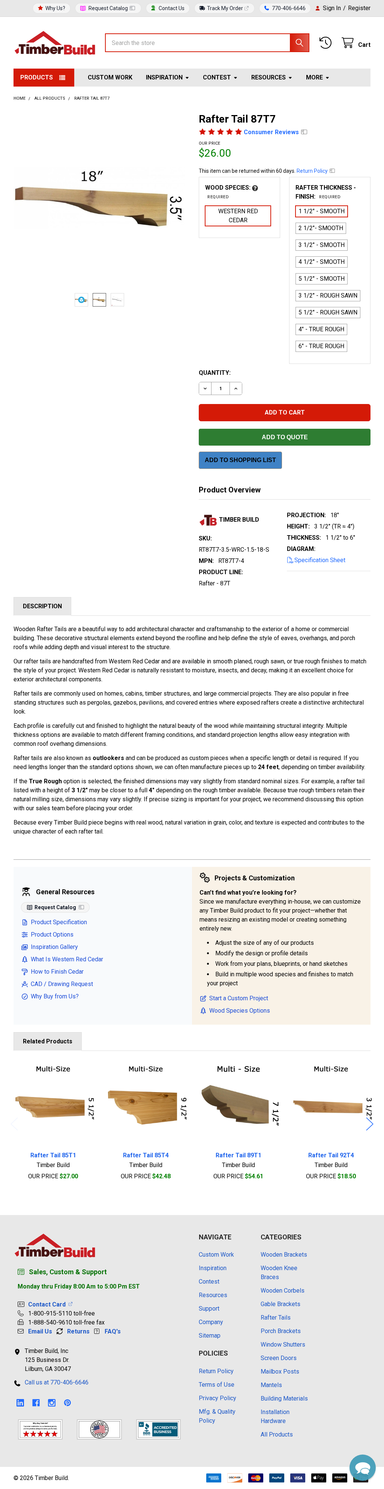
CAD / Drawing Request (62, 984)
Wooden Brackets (284, 1254)
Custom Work (110, 77)
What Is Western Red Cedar (67, 959)
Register (359, 8)
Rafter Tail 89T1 (238, 1155)
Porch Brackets (281, 1331)
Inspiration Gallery (54, 946)
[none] (99, 198)
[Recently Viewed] (327, 43)
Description (42, 606)
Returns (78, 1331)
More (314, 77)
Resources (268, 77)
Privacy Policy (217, 1398)
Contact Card (48, 1304)
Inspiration (164, 77)
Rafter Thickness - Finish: (326, 192)
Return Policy (313, 171)
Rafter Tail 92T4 (331, 1155)
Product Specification (59, 922)
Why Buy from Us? (55, 996)
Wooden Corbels (282, 1290)
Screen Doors (279, 1358)
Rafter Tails (276, 1317)
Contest (217, 77)
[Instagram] (51, 1403)
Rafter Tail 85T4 (146, 1155)
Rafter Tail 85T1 (53, 1155)
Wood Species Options (239, 1010)
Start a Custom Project (238, 998)
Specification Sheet (319, 560)
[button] (363, 1468)
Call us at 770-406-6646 (56, 1382)
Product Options (52, 934)
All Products (277, 1434)
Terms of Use (216, 1384)
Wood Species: (228, 191)
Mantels (271, 1385)
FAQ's (113, 1331)
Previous (14, 1123)
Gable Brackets (280, 1304)
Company (211, 1322)
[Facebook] (36, 1403)
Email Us (40, 1331)
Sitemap (209, 1335)
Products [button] (36, 77)
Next (369, 1123)
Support (209, 1308)
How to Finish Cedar (57, 971)
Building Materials (284, 1398)
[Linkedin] (20, 1403)
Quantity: (215, 372)
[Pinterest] (67, 1403)
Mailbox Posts (280, 1371)
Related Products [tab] (47, 1041)
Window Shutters (283, 1344)
